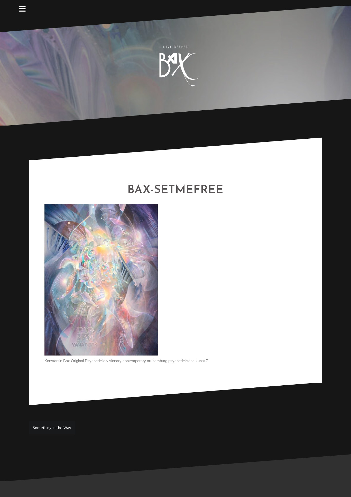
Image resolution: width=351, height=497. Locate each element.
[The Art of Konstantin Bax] (175, 65)
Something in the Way (52, 427)
